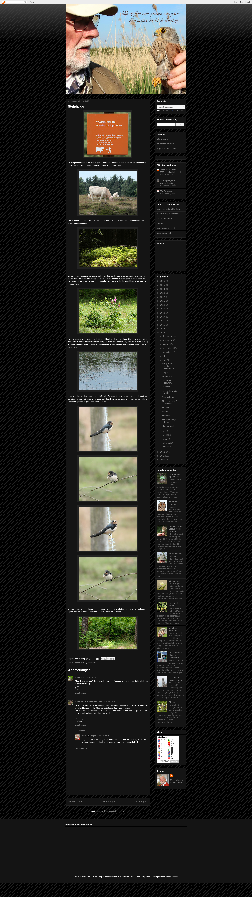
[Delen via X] (107, 658)
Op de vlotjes (168, 397)
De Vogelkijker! (167, 180)
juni (164, 360)
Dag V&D (166, 372)
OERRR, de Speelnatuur (174, 475)
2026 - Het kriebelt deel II (170, 172)
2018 (162, 313)
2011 (162, 456)
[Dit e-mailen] (102, 658)
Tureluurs (166, 411)
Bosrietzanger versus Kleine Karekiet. (175, 528)
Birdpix (160, 223)
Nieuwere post (75, 801)
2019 (162, 309)
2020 (162, 305)
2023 (162, 293)
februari (166, 443)
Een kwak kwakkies (173, 629)
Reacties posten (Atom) (114, 811)
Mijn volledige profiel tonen (176, 781)
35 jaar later (174, 581)
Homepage (109, 801)
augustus (167, 352)
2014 (162, 329)
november (168, 340)
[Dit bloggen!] (105, 658)
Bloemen (166, 415)
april (165, 435)
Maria (77, 677)
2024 (162, 289)
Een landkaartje (166, 183)
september (168, 348)
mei (165, 431)
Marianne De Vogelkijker (86, 701)
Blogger (174, 877)
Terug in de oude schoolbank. (168, 366)
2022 (162, 297)
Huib (84, 736)
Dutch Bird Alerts (164, 218)
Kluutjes (165, 407)
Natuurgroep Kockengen (168, 214)
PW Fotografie (167, 191)
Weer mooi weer (168, 170)
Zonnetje (166, 387)
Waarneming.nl (164, 233)
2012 (162, 452)
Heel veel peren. (173, 604)
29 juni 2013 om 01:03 (107, 701)
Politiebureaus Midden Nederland (175, 655)
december (168, 336)
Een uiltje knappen (173, 502)
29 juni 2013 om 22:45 (100, 736)
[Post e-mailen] (97, 659)
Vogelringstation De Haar (168, 209)
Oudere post (141, 801)
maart (166, 439)
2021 (162, 301)
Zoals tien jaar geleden (175, 554)
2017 (162, 317)
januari (166, 447)
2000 (162, 460)
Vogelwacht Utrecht (166, 228)
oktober (166, 344)
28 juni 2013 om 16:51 (90, 677)
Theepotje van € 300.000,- (169, 402)
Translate (178, 110)
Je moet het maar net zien (175, 678)
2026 (162, 281)
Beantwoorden (81, 693)
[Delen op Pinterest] (113, 658)
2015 (162, 325)
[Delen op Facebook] (110, 658)
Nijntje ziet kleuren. (167, 381)
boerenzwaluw (80, 663)
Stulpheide (92, 663)
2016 (162, 321)
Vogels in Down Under (167, 148)
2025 (162, 285)
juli (164, 356)
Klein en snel (168, 426)
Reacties (81, 730)
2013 (162, 332)
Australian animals (165, 144)
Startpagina (162, 139)
